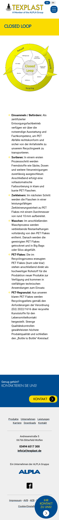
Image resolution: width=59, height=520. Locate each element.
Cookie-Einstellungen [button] (29, 506)
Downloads (30, 422)
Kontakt (40, 398)
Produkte (13, 419)
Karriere (17, 422)
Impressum (15, 500)
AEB (32, 500)
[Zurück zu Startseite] (24, 8)
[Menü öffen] (54, 9)
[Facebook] (29, 487)
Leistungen (43, 419)
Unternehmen (28, 419)
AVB (25, 500)
